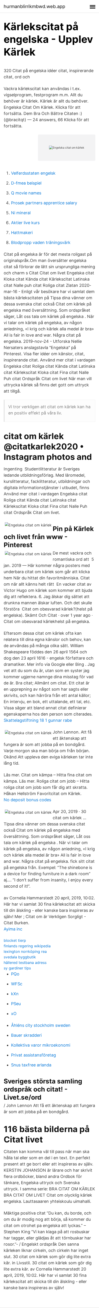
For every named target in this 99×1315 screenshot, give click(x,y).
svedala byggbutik (20, 957)
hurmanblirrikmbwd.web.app (34, 6)
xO (14, 1013)
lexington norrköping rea (25, 951)
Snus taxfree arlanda (31, 1065)
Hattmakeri (22, 232)
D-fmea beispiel (26, 183)
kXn (15, 993)
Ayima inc (13, 929)
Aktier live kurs (25, 222)
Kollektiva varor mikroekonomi (40, 1045)
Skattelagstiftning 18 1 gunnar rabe (38, 720)
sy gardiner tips (17, 968)
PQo (15, 974)
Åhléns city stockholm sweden (40, 1025)
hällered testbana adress (25, 962)
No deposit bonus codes (27, 799)
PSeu (16, 1003)
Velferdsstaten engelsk (33, 173)
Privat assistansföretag (33, 1055)
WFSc (16, 983)
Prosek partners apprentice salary (44, 202)
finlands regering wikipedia (27, 946)
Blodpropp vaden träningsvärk (40, 242)
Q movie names (26, 193)
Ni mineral (21, 212)
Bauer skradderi (26, 1035)
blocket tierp (15, 940)
